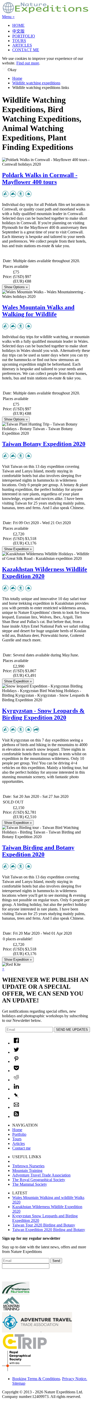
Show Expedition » (18, 549)
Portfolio (19, 1134)
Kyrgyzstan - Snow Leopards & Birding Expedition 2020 (43, 714)
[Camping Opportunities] (28, 590)
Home (17, 78)
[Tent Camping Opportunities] (28, 731)
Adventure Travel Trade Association (41, 1175)
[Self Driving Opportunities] (36, 731)
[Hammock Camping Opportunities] (28, 196)
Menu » (8, 17)
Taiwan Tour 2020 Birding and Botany (43, 1225)
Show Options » (16, 287)
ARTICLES (22, 45)
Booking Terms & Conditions (36, 1379)
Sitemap (18, 1383)
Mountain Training (27, 1170)
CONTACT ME (25, 50)
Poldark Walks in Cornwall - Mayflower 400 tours (39, 178)
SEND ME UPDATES (72, 1030)
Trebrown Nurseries (28, 1166)
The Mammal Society (29, 1184)
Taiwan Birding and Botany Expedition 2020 (38, 851)
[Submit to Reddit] (16, 1080)
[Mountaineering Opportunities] (13, 196)
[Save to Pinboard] (16, 1098)
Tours (16, 1139)
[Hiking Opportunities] (20, 196)
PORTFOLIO (23, 36)
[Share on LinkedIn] (16, 1089)
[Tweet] (16, 1052)
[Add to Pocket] (16, 1070)
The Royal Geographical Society (38, 1180)
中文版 (18, 31)
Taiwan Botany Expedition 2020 (43, 444)
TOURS (19, 40)
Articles (18, 1143)
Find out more (27, 63)
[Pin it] (16, 1061)
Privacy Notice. (74, 1379)
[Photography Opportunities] (5, 196)
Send (56, 1261)
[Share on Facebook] (16, 1043)
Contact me (21, 1148)
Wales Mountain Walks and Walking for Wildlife (38, 311)
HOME (18, 25)
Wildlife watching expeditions (36, 83)
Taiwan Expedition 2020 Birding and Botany (48, 1229)
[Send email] (16, 1107)
